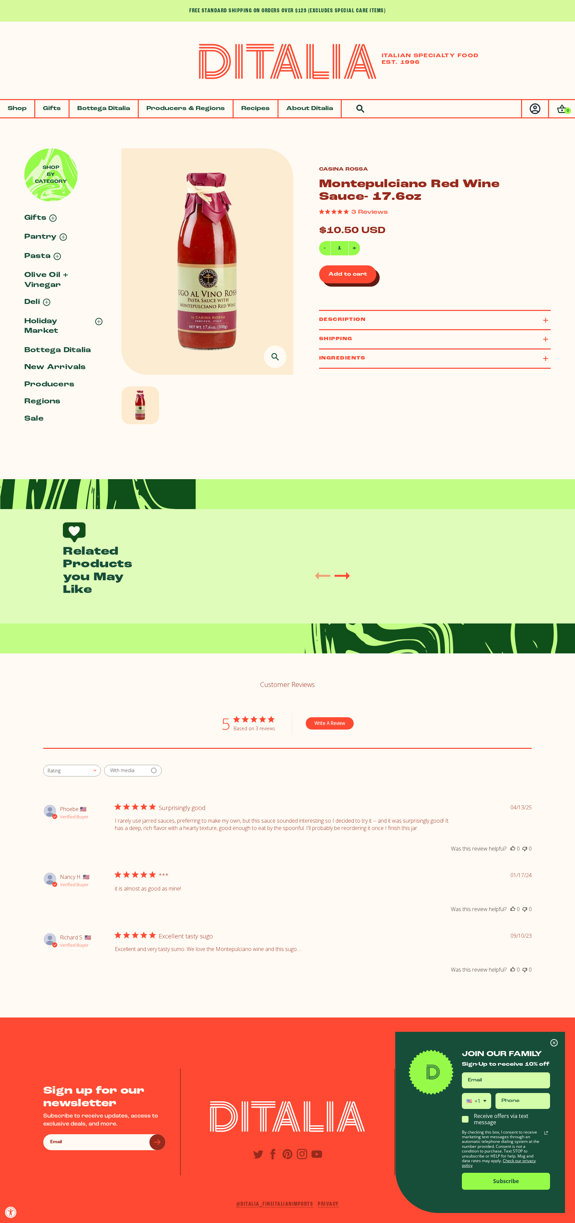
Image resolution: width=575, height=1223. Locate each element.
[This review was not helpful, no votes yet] (524, 848)
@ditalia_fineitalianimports (274, 1204)
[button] (561, 108)
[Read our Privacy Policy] (546, 1133)
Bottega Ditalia (103, 109)
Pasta (37, 256)
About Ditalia (309, 109)
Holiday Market (41, 326)
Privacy (328, 1204)
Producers (49, 384)
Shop (17, 109)
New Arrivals (55, 367)
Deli (32, 302)
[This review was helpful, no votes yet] (512, 848)
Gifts (52, 109)
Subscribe (506, 1181)
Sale (34, 419)
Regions (42, 401)
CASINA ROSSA (343, 169)
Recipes (255, 109)
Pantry (40, 237)
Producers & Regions (185, 109)
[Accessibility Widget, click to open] (10, 1212)
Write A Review (329, 723)
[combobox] (72, 770)
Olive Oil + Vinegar (46, 280)
